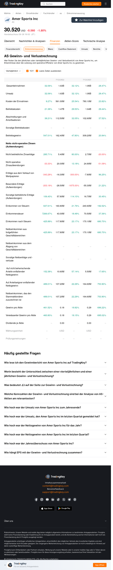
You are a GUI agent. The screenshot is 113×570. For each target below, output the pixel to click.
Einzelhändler (32, 13)
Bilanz (50, 49)
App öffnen (99, 565)
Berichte (96, 49)
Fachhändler (49, 13)
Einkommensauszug (34, 49)
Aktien (18, 13)
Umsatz (84, 49)
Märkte (7, 13)
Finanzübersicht (13, 49)
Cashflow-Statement (67, 49)
